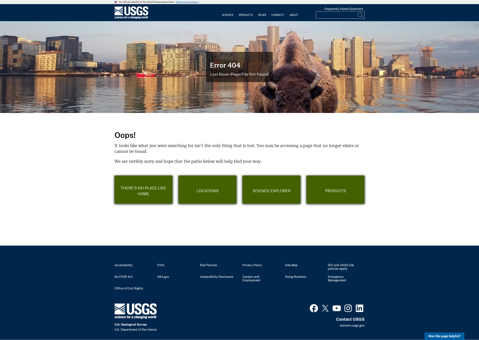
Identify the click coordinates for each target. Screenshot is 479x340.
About (293, 14)
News (262, 14)
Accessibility (123, 265)
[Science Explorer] (271, 190)
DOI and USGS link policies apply (341, 267)
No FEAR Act (124, 277)
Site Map (291, 265)
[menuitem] (227, 12)
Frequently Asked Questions (343, 9)
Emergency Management (337, 278)
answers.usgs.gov (352, 325)
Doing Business (295, 277)
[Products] (335, 190)
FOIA (160, 265)
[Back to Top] (465, 326)
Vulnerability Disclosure (216, 277)
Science (228, 14)
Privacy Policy (252, 265)
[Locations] (208, 190)
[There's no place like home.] (144, 190)
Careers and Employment (251, 278)
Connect (277, 14)
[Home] (131, 18)
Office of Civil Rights (129, 288)
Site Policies (208, 265)
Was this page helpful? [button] (444, 336)
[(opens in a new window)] (314, 307)
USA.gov (163, 277)
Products (246, 14)
